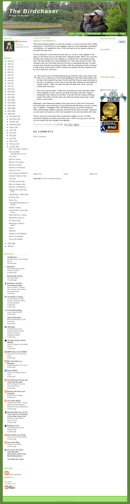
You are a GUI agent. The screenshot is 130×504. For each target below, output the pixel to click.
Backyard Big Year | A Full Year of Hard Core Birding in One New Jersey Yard (17, 414)
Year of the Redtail (15, 239)
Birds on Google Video (17, 184)
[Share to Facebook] (75, 125)
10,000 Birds (12, 257)
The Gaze (12, 179)
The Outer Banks (13, 278)
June (11, 133)
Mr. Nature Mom (15, 221)
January (12, 147)
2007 (9, 111)
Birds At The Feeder (16, 162)
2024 (9, 67)
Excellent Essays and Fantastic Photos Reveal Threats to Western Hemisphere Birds (15, 332)
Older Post (94, 174)
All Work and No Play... (17, 181)
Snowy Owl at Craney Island (17, 437)
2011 (9, 100)
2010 (9, 103)
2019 (9, 81)
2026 (9, 61)
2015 (9, 89)
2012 (9, 97)
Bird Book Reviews (110, 34)
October (12, 122)
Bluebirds (12, 231)
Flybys (11, 228)
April (11, 138)
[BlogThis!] (70, 125)
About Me (80, 34)
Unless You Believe (16, 236)
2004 (9, 246)
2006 (9, 114)
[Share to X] (73, 125)
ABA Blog (11, 327)
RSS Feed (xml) (15, 474)
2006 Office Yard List (16, 218)
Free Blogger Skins (10, 483)
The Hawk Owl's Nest (15, 459)
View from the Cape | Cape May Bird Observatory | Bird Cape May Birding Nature (16, 453)
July (11, 130)
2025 (9, 64)
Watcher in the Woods (17, 168)
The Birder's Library (15, 297)
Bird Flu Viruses (15, 159)
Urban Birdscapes (14, 318)
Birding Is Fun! (13, 426)
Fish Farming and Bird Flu (18, 173)
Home (71, 34)
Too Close (12, 156)
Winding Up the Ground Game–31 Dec (15, 419)
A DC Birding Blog (14, 310)
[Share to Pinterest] (78, 125)
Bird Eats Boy (14, 197)
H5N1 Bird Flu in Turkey (18, 215)
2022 (9, 72)
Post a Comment (39, 137)
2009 (9, 106)
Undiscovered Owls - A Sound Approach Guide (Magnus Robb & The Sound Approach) (17, 405)
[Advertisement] (52, 155)
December (13, 116)
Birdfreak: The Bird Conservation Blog (14, 284)
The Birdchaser (34, 11)
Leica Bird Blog (13, 442)
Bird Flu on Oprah (15, 165)
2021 (9, 75)
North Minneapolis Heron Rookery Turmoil (16, 270)
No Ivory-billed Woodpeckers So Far (17, 153)
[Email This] (68, 125)
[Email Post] (65, 124)
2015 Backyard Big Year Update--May (15, 429)
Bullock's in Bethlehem (17, 187)
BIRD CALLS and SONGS (17, 352)
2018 (9, 83)
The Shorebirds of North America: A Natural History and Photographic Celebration (16, 302)
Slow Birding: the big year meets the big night (17, 381)
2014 (9, 92)
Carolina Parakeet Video (18, 176)
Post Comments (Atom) (52, 179)
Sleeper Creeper (15, 208)
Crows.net (82, 118)
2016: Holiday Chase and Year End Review (16, 385)
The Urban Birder (14, 401)
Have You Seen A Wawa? (18, 149)
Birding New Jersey (14, 276)
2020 (9, 78)
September (13, 124)
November (13, 119)
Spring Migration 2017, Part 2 (17, 365)
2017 (9, 86)
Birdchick (11, 267)
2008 (9, 108)
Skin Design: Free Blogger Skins (65, 501)
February (12, 144)
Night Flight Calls (93, 34)
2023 (9, 70)
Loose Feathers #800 (14, 312)
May (11, 136)
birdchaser (22, 41)
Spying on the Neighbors (18, 234)
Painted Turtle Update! (15, 395)
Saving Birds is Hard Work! (19, 194)
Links (123, 34)
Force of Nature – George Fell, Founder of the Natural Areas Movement (16, 289)
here (57, 106)
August (12, 127)
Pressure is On (14, 170)
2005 (9, 243)
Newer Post (37, 174)
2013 (9, 94)
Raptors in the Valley (14, 444)
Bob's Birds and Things (16, 435)
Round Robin (12, 371)
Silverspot (72, 108)
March (11, 141)
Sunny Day (13, 200)
